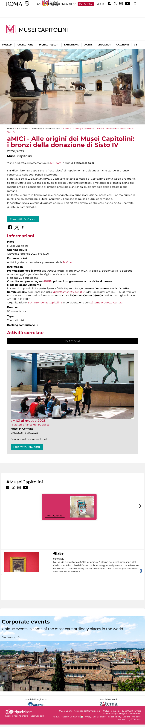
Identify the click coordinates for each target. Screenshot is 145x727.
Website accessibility (129, 718)
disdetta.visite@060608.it (69, 292)
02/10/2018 (96, 565)
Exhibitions (71, 44)
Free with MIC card (23, 219)
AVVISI (47, 281)
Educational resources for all (46, 128)
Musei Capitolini (43, 30)
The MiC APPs (53, 515)
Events (88, 44)
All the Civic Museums (59, 3)
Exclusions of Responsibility (107, 716)
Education (104, 44)
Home (10, 128)
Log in (100, 3)
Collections (25, 44)
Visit (137, 44)
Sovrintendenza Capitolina (45, 302)
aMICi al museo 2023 (28, 421)
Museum (7, 44)
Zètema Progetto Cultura (106, 302)
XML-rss (136, 719)
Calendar (122, 44)
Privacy (87, 716)
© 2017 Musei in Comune (66, 716)
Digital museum (48, 44)
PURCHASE (85, 3)
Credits (126, 716)
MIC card (56, 163)
